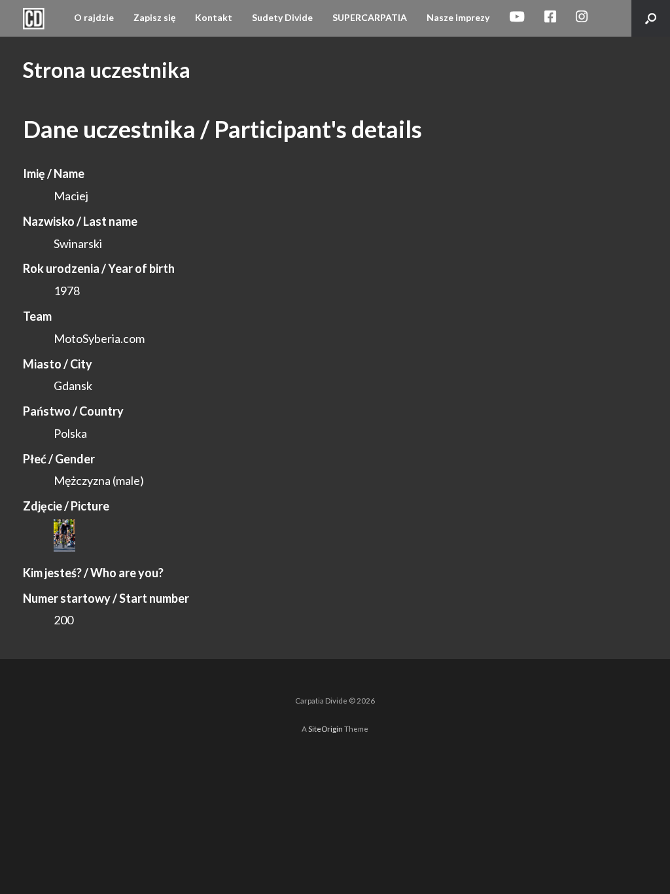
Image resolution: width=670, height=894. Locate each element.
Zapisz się (154, 17)
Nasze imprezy (458, 17)
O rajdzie (94, 17)
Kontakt (213, 17)
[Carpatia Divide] (33, 18)
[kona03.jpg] (64, 547)
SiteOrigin (325, 728)
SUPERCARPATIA (369, 17)
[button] (650, 18)
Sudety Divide (282, 17)
